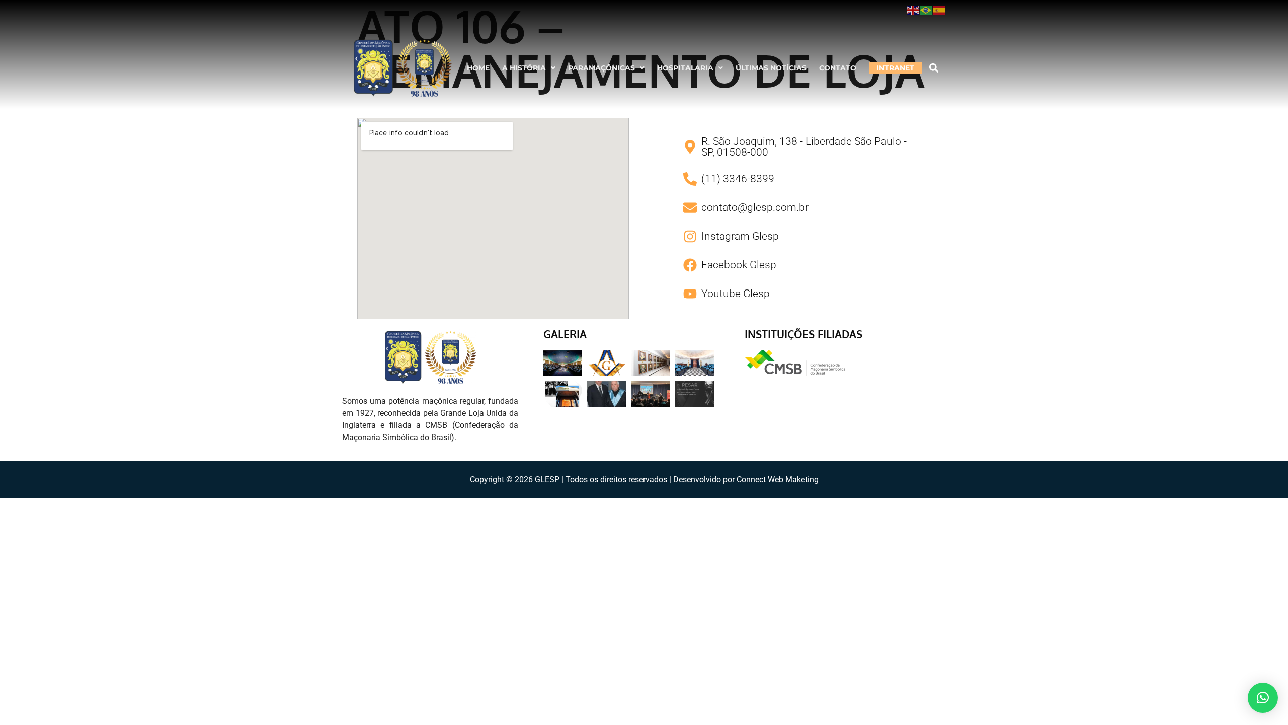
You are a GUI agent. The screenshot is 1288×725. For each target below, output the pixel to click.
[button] (528, 68)
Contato (837, 67)
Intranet (895, 67)
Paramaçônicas (601, 67)
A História (524, 67)
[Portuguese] (926, 10)
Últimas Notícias (771, 67)
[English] (913, 10)
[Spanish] (939, 10)
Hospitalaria (685, 67)
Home (478, 67)
